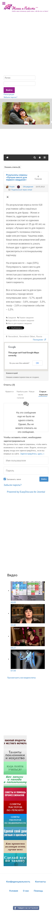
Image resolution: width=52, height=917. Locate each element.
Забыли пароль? (10, 97)
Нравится (9, 391)
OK (37, 363)
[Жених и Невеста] (26, 8)
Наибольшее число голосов (21, 394)
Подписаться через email (21, 190)
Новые (31, 391)
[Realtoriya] (15, 820)
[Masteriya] (15, 807)
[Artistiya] (15, 754)
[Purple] (7, 187)
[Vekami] (15, 846)
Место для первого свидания (20, 323)
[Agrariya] (15, 741)
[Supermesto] (15, 833)
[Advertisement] (26, 46)
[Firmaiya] (15, 794)
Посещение (38, 340)
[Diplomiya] (15, 767)
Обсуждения (28, 187)
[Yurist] (15, 859)
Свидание (12, 318)
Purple (12, 187)
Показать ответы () (12, 167)
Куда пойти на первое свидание (21, 321)
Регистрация (9, 94)
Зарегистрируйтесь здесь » (32, 454)
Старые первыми (43, 393)
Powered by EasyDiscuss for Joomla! (26, 492)
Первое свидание (26, 318)
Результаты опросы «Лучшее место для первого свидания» (16, 177)
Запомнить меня (14, 479)
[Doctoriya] (15, 781)
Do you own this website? (19, 363)
